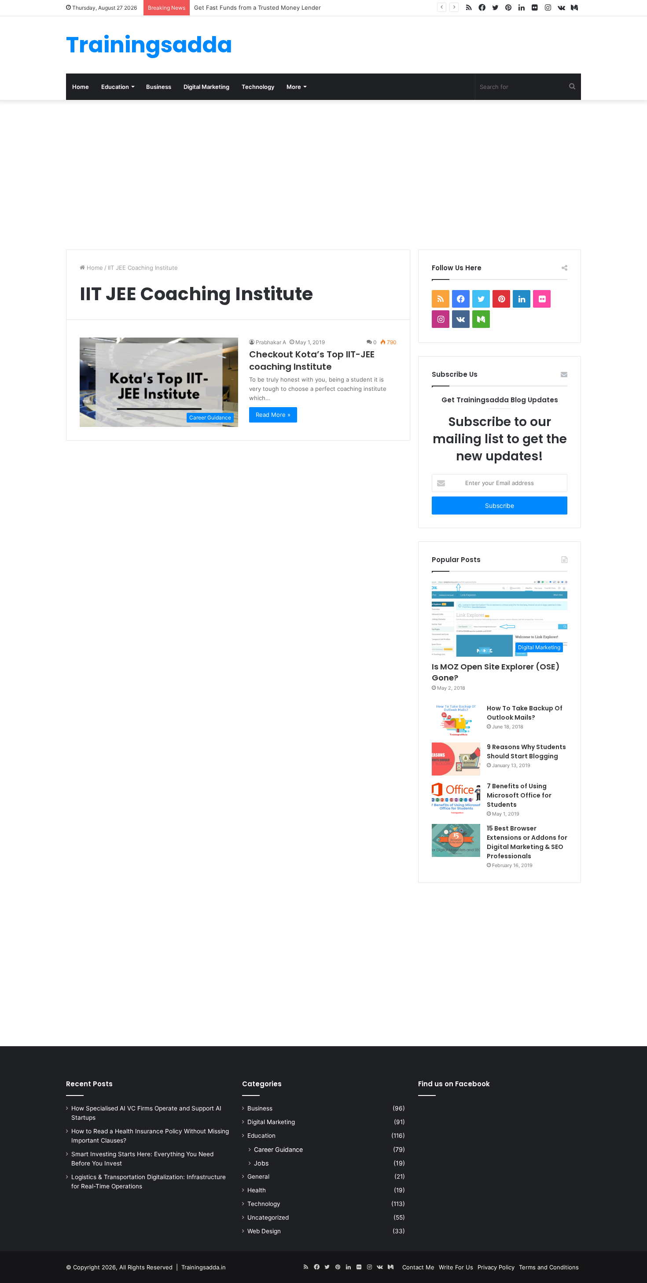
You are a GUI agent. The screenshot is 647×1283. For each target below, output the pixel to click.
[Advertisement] (323, 174)
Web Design (264, 1231)
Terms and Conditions (549, 1267)
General (258, 1176)
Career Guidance (278, 1149)
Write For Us (456, 1267)
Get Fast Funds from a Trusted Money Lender (257, 7)
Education (115, 86)
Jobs (261, 1163)
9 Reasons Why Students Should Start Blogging (526, 752)
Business (158, 86)
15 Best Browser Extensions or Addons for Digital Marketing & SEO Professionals (527, 842)
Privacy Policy (496, 1267)
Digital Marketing (206, 86)
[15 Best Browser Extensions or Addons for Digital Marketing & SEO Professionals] (456, 840)
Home (80, 86)
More (294, 86)
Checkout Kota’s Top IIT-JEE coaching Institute (312, 360)
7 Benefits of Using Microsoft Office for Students (519, 795)
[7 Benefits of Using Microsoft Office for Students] (456, 798)
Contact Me (418, 1267)
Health (256, 1190)
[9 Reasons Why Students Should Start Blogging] (456, 759)
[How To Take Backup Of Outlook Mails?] (456, 720)
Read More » (273, 414)
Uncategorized (268, 1217)
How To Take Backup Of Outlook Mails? (524, 713)
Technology (258, 86)
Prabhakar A (271, 342)
